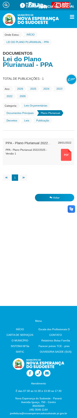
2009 (23, 96)
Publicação (42, 120)
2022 (10, 96)
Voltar (56, 197)
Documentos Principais (20, 113)
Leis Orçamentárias (35, 105)
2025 (33, 88)
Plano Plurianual (50, 113)
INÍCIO (20, 329)
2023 (59, 88)
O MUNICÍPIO (20, 340)
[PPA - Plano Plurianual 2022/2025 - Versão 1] (66, 154)
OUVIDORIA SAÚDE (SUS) (56, 351)
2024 (46, 88)
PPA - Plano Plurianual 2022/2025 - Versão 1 (39, 143)
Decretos (12, 120)
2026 (20, 88)
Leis (26, 120)
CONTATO (55, 334)
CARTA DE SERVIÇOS (20, 334)
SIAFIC (20, 351)
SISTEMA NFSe (20, 346)
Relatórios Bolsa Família (55, 340)
